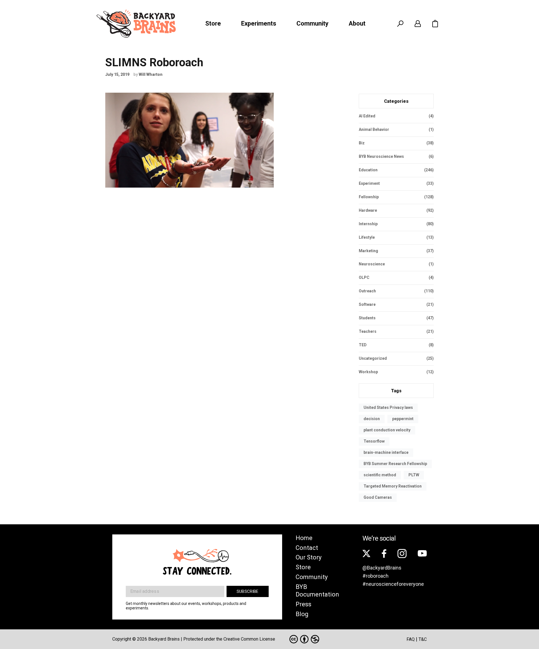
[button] (435, 23)
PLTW (413, 475)
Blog (302, 614)
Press (303, 604)
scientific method (380, 475)
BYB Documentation (317, 590)
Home (304, 537)
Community (312, 23)
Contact (307, 547)
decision (372, 418)
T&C (423, 639)
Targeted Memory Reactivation (393, 486)
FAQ (410, 639)
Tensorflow (374, 441)
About (357, 23)
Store (213, 23)
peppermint (403, 418)
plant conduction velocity (387, 430)
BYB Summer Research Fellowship (395, 463)
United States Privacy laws (388, 407)
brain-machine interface (386, 452)
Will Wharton (151, 74)
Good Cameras (378, 497)
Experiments (258, 23)
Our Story (308, 557)
